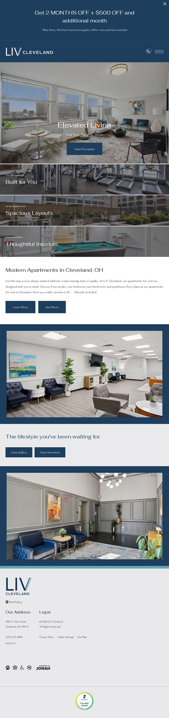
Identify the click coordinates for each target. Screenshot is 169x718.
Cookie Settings (65, 637)
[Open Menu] (159, 51)
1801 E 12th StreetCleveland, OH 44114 (17, 624)
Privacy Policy (46, 637)
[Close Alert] (165, 5)
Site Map (82, 637)
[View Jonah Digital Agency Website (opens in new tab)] (43, 667)
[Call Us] (148, 51)
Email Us (10, 643)
